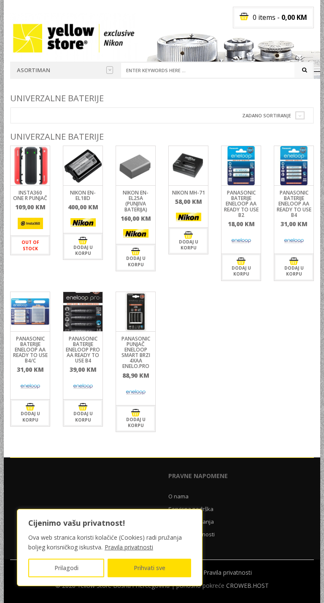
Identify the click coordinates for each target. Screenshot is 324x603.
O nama (178, 496)
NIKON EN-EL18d (83, 195)
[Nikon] (83, 222)
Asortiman (33, 70)
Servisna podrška (190, 509)
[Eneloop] (241, 241)
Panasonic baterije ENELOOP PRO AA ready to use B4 (83, 350)
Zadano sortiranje (266, 115)
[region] (109, 547)
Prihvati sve (149, 568)
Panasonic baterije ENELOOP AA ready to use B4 (294, 204)
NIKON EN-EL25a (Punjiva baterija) (135, 201)
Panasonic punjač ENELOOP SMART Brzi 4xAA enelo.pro (136, 352)
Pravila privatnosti (129, 547)
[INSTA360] (30, 223)
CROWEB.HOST (247, 585)
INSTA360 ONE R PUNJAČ (30, 195)
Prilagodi (66, 568)
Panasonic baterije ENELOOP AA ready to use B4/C (30, 350)
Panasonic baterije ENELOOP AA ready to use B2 (241, 204)
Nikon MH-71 (188, 192)
